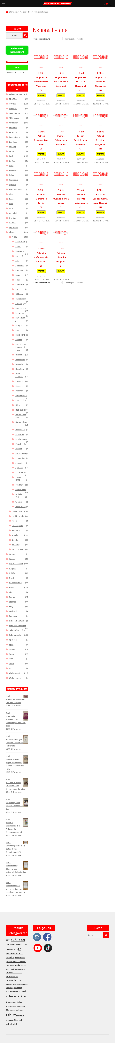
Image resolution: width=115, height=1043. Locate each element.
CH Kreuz (19, 294)
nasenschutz (12, 980)
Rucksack (13, 611)
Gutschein (13, 213)
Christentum (21, 299)
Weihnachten (15, 678)
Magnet (12, 568)
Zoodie (15, 540)
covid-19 (18, 953)
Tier (11, 658)
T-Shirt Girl (17, 511)
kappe (8, 969)
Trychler (19, 485)
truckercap (19, 1010)
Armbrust (19, 270)
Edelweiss (13, 170)
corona (10, 953)
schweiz (23, 991)
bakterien (10, 944)
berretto (19, 944)
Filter (17, 67)
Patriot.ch (19, 434)
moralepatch (17, 973)
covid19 (10, 957)
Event (17, 330)
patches (20, 984)
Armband (13, 127)
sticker (18, 1002)
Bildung (12, 146)
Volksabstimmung (17, 94)
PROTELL (13, 99)
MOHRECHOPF (21, 410)
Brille (11, 151)
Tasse (11, 654)
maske (9, 972)
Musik (11, 578)
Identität (19, 381)
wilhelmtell (11, 1024)
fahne (22, 958)
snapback (11, 1002)
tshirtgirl (20, 1016)
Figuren (12, 184)
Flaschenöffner (15, 189)
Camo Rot (19, 284)
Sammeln (13, 616)
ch (19, 949)
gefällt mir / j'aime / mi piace (20, 347)
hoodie (23, 962)
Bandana (13, 142)
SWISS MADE (18, 478)
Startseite (13, 12)
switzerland (21, 1006)
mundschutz (12, 976)
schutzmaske (12, 991)
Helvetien (19, 369)
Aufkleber (13, 122)
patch (21, 980)
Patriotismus (21, 439)
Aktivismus (14, 118)
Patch (11, 587)
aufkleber (18, 940)
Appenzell (19, 265)
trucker (12, 1010)
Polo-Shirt (16, 530)
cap (7, 949)
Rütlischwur (20, 453)
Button (12, 161)
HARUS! (12, 222)
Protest (18, 448)
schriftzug (18, 987)
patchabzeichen (11, 984)
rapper (25, 984)
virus (8, 1020)
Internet (12, 554)
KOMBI (18, 246)
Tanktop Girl (17, 525)
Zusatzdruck (17, 549)
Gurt (11, 208)
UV (10, 668)
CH (16, 289)
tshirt (11, 1015)
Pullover (15, 544)
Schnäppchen (15, 113)
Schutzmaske (15, 635)
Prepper (12, 601)
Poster (12, 597)
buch (25, 944)
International (21, 395)
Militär (18, 405)
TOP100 (12, 104)
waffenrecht (17, 1020)
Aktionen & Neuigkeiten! (17, 50)
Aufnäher (13, 132)
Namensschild (15, 582)
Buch (11, 156)
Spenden (13, 639)
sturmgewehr (11, 1006)
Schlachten (20, 241)
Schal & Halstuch (16, 621)
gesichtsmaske (13, 961)
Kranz (17, 400)
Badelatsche (14, 137)
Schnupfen (20, 458)
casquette (13, 949)
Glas (11, 203)
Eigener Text (20, 251)
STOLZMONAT (21, 472)
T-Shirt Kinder (18, 516)
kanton (23, 965)
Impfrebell (13, 227)
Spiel (11, 644)
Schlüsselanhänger (17, 625)
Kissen (12, 559)
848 (16, 256)
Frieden (12, 199)
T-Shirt (30, 12)
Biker (17, 280)
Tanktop (16, 521)
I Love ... (19, 386)
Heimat (18, 354)
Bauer (17, 275)
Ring (11, 606)
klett (12, 969)
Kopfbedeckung (16, 563)
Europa (18, 325)
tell (7, 1009)
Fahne (11, 175)
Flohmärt (13, 108)
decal (17, 957)
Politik (18, 444)
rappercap (9, 988)
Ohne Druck (20, 506)
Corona (18, 303)
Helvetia (19, 364)
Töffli (11, 663)
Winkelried (20, 502)
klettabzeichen (20, 969)
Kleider (23, 12)
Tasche (12, 649)
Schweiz (19, 463)
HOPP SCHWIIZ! (19, 375)
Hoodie (15, 535)
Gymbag (12, 218)
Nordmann (20, 429)
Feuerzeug (13, 180)
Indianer (19, 390)
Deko (11, 165)
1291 (17, 260)
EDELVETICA (20, 308)
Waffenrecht (20, 489)
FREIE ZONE (20, 335)
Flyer (11, 194)
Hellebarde (20, 359)
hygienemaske (13, 965)
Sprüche (19, 467)
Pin (10, 592)
